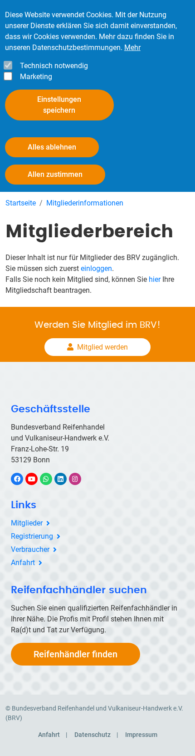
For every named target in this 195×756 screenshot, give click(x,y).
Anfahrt (23, 562)
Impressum (141, 734)
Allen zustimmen (55, 174)
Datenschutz (92, 734)
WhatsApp (50, 479)
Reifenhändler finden (75, 654)
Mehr (132, 47)
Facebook (21, 479)
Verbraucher (30, 549)
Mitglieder (27, 523)
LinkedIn (65, 479)
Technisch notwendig (54, 65)
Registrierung (32, 536)
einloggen (96, 268)
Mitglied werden (102, 347)
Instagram (79, 479)
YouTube (36, 479)
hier (155, 279)
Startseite (20, 203)
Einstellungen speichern (59, 105)
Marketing (36, 76)
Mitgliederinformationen (84, 203)
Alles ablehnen (52, 147)
